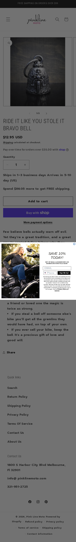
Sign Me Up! (64, 273)
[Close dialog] (74, 244)
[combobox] (45, 273)
